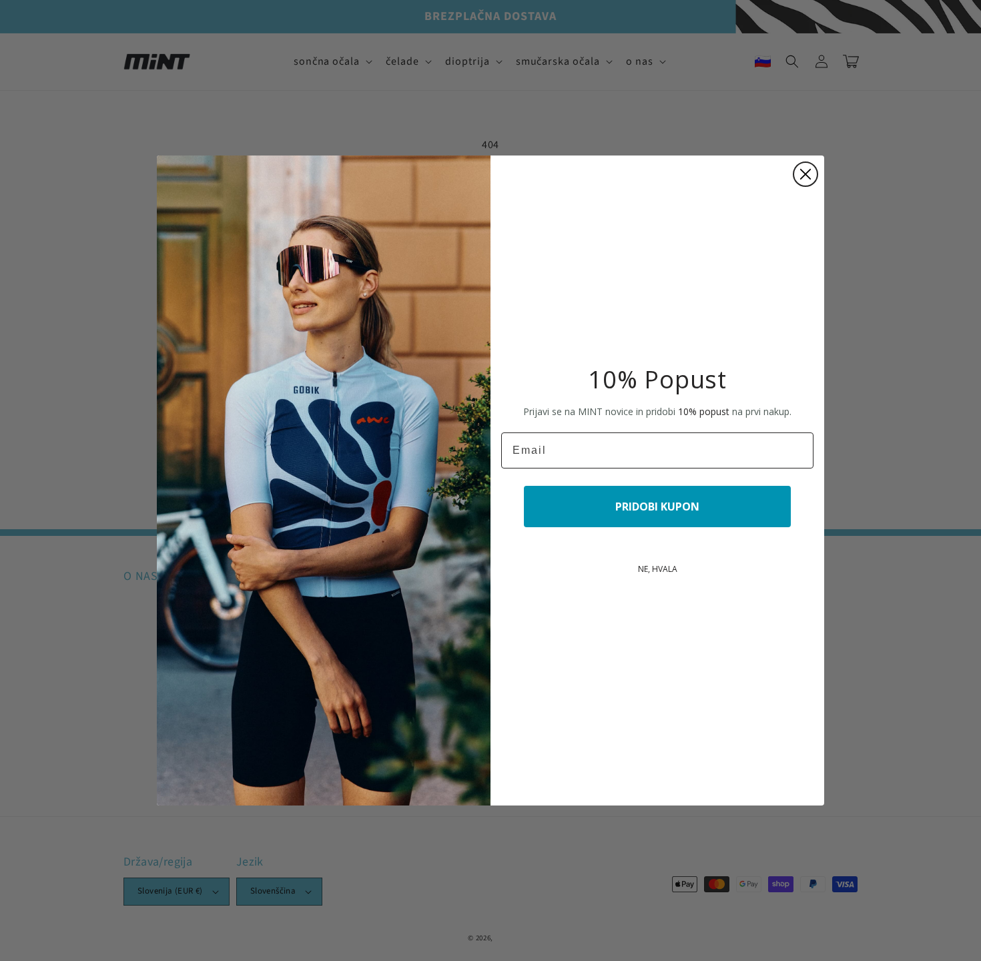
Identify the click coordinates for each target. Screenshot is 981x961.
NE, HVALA (657, 569)
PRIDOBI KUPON (657, 506)
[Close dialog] (805, 174)
